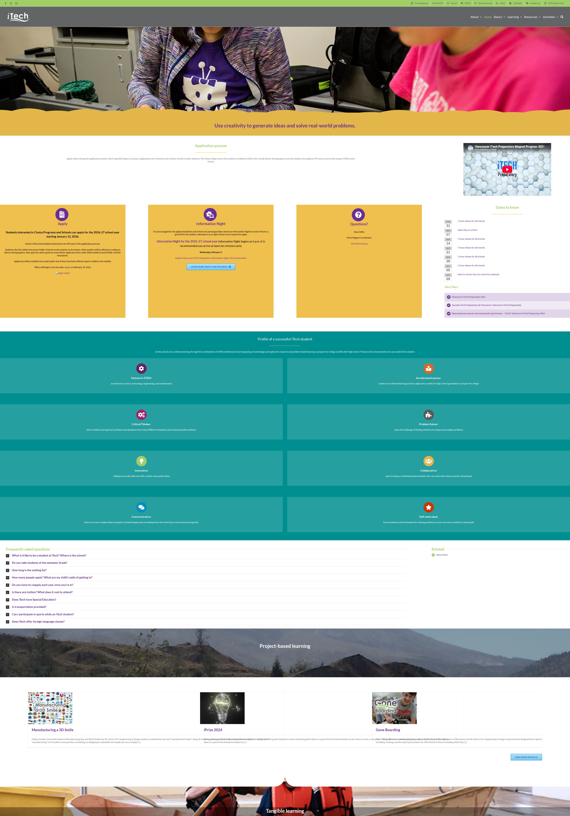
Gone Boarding (388, 730)
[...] (139, 742)
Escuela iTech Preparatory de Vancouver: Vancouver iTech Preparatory (486, 305)
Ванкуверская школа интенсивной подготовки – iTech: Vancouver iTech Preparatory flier (498, 313)
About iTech (442, 555)
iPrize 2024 (213, 730)
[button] (561, 17)
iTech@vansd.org (359, 243)
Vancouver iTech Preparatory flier (468, 297)
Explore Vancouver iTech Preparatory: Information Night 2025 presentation (211, 258)
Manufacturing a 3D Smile (52, 730)
